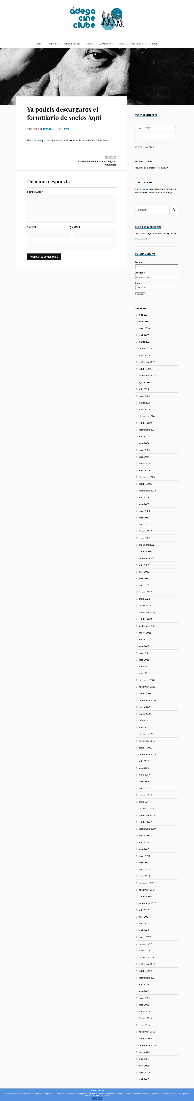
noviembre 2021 (147, 612)
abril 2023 (144, 517)
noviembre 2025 (147, 362)
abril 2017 (144, 930)
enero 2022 (144, 598)
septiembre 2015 (147, 1045)
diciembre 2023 (147, 477)
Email (78, 227)
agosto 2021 (145, 632)
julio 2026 (144, 314)
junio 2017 (144, 916)
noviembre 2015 (147, 1031)
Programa (53, 43)
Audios (89, 43)
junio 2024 (144, 443)
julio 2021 (144, 639)
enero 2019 (144, 801)
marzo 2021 (145, 666)
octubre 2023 (145, 483)
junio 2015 (144, 1065)
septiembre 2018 (147, 828)
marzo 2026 (145, 341)
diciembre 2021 (147, 605)
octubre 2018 (145, 822)
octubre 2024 (145, 423)
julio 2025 (144, 389)
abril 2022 (144, 578)
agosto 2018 (145, 835)
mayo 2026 (144, 328)
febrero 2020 (145, 720)
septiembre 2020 (147, 700)
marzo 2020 (145, 713)
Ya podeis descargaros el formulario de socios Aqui (64, 113)
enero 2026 (144, 355)
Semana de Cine (72, 43)
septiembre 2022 (147, 558)
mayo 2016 (144, 997)
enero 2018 (144, 876)
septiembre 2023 (147, 490)
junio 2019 (144, 768)
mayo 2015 (144, 1072)
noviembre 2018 (147, 815)
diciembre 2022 (147, 544)
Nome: (138, 262)
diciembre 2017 (147, 882)
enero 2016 (144, 1025)
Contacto (153, 43)
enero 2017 (144, 950)
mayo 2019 (144, 774)
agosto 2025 (145, 382)
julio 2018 (144, 842)
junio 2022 (144, 571)
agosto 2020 (145, 707)
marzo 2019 (145, 788)
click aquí (37, 140)
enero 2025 (144, 409)
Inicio (38, 43)
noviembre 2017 (147, 889)
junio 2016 (144, 991)
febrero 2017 (145, 943)
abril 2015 (144, 1079)
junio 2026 (144, 321)
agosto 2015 (145, 1052)
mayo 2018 (144, 855)
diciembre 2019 (147, 734)
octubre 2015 (145, 1038)
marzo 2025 (145, 402)
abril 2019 (144, 781)
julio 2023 (144, 497)
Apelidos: (140, 272)
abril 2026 (144, 335)
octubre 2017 (145, 896)
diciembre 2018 (147, 808)
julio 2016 (144, 984)
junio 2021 (144, 646)
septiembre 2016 (147, 977)
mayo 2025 (144, 395)
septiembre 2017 (147, 903)
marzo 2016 (145, 1011)
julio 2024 (144, 436)
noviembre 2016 (147, 964)
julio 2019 (144, 761)
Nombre (32, 227)
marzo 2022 (145, 585)
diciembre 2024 (147, 416)
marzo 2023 (145, 524)
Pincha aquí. (141, 239)
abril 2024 (144, 456)
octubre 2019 (145, 747)
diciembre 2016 (147, 957)
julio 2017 (144, 910)
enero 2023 (144, 538)
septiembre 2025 (147, 375)
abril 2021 (144, 659)
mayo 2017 (144, 923)
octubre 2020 (145, 693)
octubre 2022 (145, 551)
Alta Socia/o (137, 43)
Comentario (35, 192)
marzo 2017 (145, 937)
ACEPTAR (97, 1099)
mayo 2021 (144, 652)
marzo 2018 (145, 869)
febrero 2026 (145, 348)
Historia (121, 43)
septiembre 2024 (147, 429)
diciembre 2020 (147, 680)
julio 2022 (144, 565)
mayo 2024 (144, 450)
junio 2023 (144, 504)
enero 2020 (144, 727)
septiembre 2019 (147, 754)
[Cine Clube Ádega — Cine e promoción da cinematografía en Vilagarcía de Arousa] (97, 19)
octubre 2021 (145, 619)
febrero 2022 (145, 592)
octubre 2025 (145, 368)
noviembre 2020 (147, 686)
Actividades (105, 43)
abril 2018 (144, 862)
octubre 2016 (145, 970)
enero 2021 (144, 673)
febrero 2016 (145, 1018)
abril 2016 (144, 1004)
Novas (65, 129)
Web (71, 228)
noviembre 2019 (147, 740)
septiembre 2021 (147, 625)
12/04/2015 (48, 129)
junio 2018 (144, 849)
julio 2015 (144, 1058)
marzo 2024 (145, 463)
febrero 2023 (145, 531)
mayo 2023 (144, 511)
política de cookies (175, 1094)
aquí (144, 167)
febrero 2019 (145, 795)
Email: (138, 283)
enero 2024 (144, 470)
